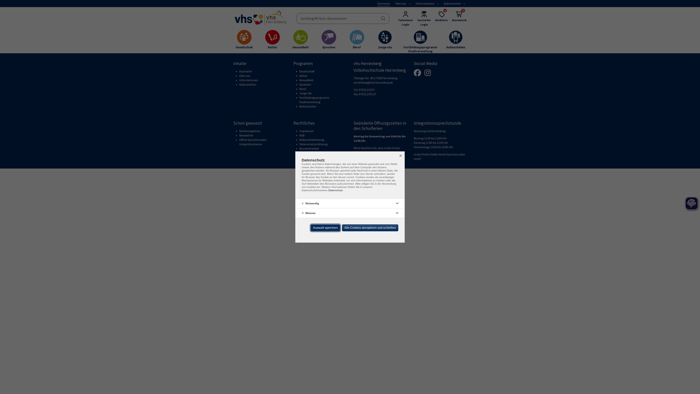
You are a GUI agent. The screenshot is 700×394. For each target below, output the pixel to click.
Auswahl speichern (325, 227)
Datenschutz (335, 190)
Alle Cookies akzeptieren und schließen (370, 227)
